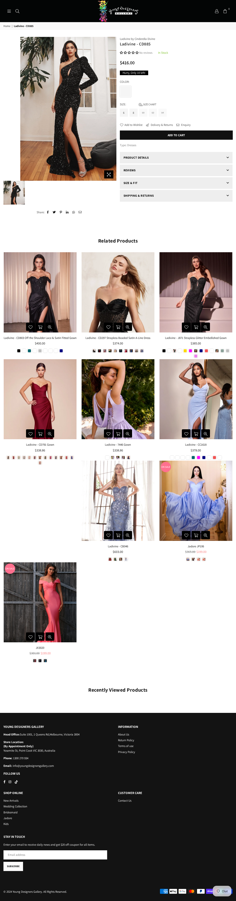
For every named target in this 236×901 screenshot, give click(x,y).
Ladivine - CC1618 (195, 445)
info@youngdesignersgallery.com (33, 766)
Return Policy (126, 740)
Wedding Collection (15, 806)
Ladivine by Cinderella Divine (137, 39)
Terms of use (125, 746)
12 (153, 112)
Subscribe (13, 866)
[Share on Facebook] (48, 212)
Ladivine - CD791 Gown (40, 445)
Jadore (7, 818)
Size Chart (149, 104)
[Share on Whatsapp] (74, 212)
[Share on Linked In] (67, 212)
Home (6, 26)
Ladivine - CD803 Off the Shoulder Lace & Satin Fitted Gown (40, 338)
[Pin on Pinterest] (61, 212)
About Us (123, 734)
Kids (6, 824)
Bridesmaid (10, 812)
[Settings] (216, 11)
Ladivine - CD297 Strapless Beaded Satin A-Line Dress (118, 338)
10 (143, 112)
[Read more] (9, 11)
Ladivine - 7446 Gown (118, 445)
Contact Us (124, 801)
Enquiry (185, 125)
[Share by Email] (80, 212)
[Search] (17, 11)
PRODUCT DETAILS (136, 158)
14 (162, 112)
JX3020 (40, 648)
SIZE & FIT (131, 183)
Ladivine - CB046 (118, 546)
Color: (125, 82)
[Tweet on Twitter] (54, 212)
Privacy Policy (126, 752)
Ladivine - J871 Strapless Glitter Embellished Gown (196, 338)
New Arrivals (10, 801)
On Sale (165, 466)
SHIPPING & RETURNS (139, 196)
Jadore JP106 (196, 546)
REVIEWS (130, 170)
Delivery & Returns (161, 125)
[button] (129, 53)
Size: (138, 104)
